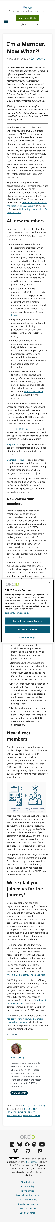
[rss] (40, 1152)
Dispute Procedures (27, 1203)
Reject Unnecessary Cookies (27, 621)
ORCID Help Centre (27, 1199)
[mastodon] (34, 1145)
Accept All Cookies (27, 629)
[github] (27, 1152)
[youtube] (42, 1145)
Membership (14, 1115)
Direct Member (27, 1112)
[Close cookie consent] (50, 583)
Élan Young (17, 1057)
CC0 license (32, 1161)
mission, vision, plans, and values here (26, 974)
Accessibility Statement (27, 1195)
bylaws (14, 315)
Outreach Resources (17, 459)
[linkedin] (12, 1145)
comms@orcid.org (33, 391)
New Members (31, 1115)
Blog (26, 1105)
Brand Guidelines (27, 1208)
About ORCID (27, 1181)
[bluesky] (20, 1145)
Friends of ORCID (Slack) (19, 429)
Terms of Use (27, 1190)
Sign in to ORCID (27, 17)
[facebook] (27, 1145)
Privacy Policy (27, 1186)
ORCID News (38, 1105)
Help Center (13, 444)
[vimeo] (15, 1152)
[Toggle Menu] (6, 21)
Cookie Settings (27, 1212)
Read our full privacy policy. (17, 613)
